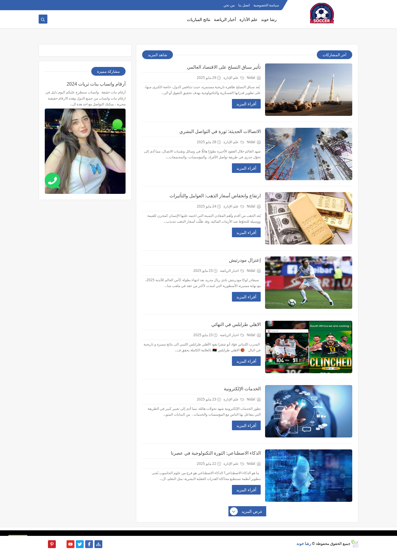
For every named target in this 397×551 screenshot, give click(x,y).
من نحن (229, 5)
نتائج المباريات (198, 19)
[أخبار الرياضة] (43, 5)
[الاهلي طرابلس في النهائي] (308, 347)
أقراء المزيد (246, 104)
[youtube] (70, 544)
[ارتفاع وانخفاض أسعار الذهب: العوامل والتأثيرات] (308, 218)
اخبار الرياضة (229, 270)
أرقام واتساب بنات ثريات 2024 (96, 84)
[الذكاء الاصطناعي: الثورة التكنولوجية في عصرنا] (308, 475)
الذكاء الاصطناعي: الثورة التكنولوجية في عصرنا (216, 453)
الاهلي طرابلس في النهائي (236, 324)
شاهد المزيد (157, 54)
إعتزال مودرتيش (245, 260)
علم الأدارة (248, 19)
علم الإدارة (231, 77)
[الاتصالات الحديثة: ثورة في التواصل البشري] (308, 154)
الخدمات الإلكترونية (242, 388)
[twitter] (80, 544)
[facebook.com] (61, 5)
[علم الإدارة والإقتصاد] (52, 5)
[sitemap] (98, 544)
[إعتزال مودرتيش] (308, 282)
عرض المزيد (252, 511)
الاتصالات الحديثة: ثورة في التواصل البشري (220, 131)
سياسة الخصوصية (266, 5)
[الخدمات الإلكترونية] (308, 411)
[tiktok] (61, 544)
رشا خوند (269, 19)
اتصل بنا (244, 5)
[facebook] (89, 544)
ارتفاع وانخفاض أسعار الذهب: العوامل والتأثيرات (215, 195)
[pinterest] (52, 544)
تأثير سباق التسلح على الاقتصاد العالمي (224, 67)
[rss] (43, 544)
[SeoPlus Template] (354, 544)
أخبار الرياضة (225, 19)
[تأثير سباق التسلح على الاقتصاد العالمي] (308, 89)
